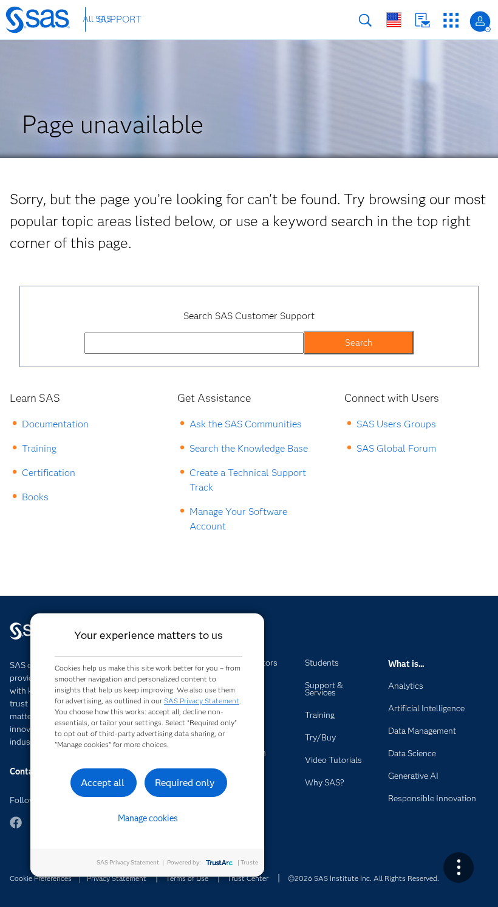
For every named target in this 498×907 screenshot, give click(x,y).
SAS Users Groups (396, 424)
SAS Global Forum (396, 448)
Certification (48, 472)
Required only (185, 782)
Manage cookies (148, 818)
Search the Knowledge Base (248, 448)
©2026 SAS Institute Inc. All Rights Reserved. (363, 878)
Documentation (55, 424)
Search (365, 20)
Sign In (480, 21)
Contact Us (422, 20)
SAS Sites (451, 20)
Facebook (16, 828)
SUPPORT (120, 19)
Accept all (102, 782)
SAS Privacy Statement (201, 700)
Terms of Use (187, 878)
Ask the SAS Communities (245, 424)
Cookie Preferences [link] (41, 878)
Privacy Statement (116, 878)
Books (35, 497)
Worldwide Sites (393, 19)
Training (39, 448)
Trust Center (247, 878)
